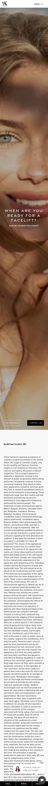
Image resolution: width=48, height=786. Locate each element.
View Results (12, 422)
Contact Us (35, 422)
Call (8, 783)
